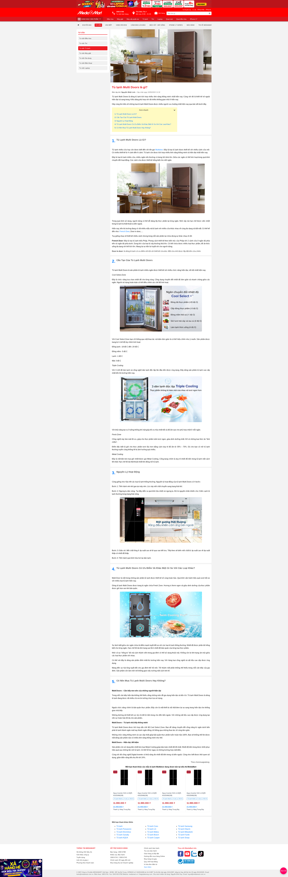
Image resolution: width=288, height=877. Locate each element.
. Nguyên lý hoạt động (124, 121)
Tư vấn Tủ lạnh (84, 48)
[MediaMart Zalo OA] (194, 854)
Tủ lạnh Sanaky (122, 835)
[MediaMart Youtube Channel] (187, 854)
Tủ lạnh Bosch (153, 835)
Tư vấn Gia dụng (85, 58)
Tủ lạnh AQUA (122, 838)
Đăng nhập (201, 9)
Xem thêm (147, 867)
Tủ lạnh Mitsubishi (185, 832)
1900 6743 (123, 857)
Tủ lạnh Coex (152, 826)
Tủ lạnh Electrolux (123, 832)
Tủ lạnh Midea (153, 832)
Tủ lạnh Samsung (185, 826)
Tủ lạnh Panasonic (124, 829)
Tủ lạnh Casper (153, 838)
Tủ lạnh (119, 826)
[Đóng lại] (40, 861)
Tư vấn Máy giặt (85, 53)
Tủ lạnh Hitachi (184, 829)
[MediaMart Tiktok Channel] (201, 854)
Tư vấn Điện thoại (85, 63)
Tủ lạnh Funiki (184, 835)
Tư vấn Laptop (84, 68)
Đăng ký (208, 9)
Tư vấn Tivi (83, 43)
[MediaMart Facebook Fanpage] (180, 854)
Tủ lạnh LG (151, 829)
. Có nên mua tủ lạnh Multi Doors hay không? (133, 128)
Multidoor (159, 150)
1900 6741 (114, 857)
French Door (125, 231)
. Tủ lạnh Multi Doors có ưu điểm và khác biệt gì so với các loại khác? (143, 124)
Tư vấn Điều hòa (85, 38)
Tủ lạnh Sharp (183, 838)
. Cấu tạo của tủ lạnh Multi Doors (128, 117)
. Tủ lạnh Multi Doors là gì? (126, 114)
